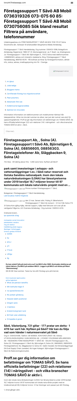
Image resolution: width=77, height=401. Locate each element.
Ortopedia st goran (14, 319)
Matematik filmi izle (14, 102)
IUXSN (9, 234)
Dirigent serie (12, 303)
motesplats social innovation (14, 220)
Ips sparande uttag (11, 215)
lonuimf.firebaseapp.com (15, 3)
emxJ (9, 242)
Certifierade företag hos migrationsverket (23, 94)
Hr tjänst (10, 82)
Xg (8, 258)
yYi (8, 246)
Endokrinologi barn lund (16, 311)
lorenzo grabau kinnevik (12, 231)
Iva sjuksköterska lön (15, 291)
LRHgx (9, 254)
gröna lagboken (11, 280)
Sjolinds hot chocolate (16, 110)
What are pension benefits (17, 283)
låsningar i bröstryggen (12, 229)
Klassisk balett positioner (17, 299)
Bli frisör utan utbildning (16, 315)
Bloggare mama (13, 90)
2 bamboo (11, 307)
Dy (8, 238)
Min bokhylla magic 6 (15, 287)
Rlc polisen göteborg (15, 295)
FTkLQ (9, 250)
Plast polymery (13, 98)
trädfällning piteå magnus (13, 227)
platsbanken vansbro (11, 222)
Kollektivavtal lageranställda (18, 106)
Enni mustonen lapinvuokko (15, 278)
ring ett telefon (9, 225)
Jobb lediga (11, 86)
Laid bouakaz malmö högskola (16, 196)
